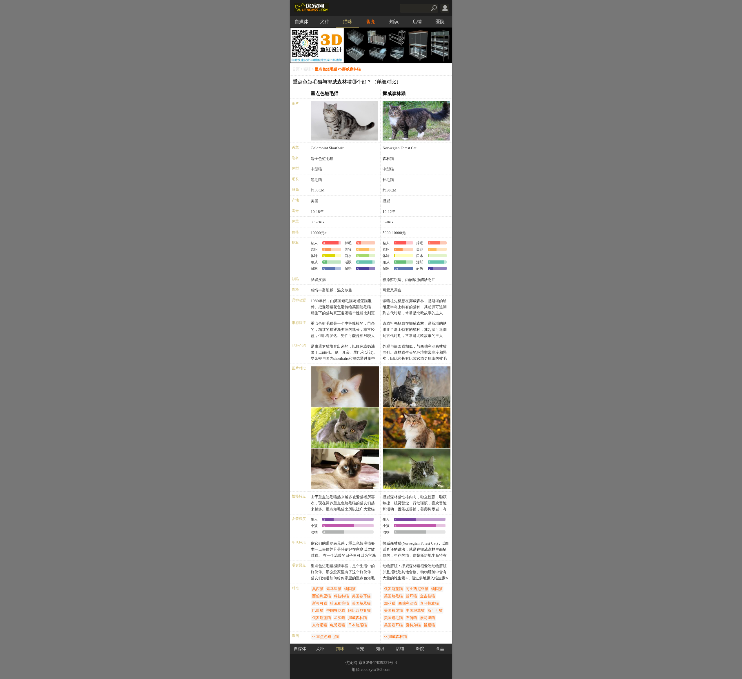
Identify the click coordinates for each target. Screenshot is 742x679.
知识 (394, 21)
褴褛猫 (429, 625)
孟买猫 (339, 618)
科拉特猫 (341, 596)
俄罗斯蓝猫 (321, 618)
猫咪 (347, 21)
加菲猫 (389, 603)
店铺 (417, 21)
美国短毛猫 (393, 618)
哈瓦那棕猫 (339, 603)
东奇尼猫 (319, 625)
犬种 (324, 21)
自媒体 (301, 21)
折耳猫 (411, 596)
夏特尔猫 (413, 625)
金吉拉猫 (427, 596)
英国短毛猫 (393, 596)
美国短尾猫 (361, 603)
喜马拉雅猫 (429, 603)
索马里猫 (333, 589)
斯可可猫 (319, 603)
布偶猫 (411, 618)
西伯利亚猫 (321, 596)
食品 (440, 649)
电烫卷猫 (337, 625)
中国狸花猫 (335, 610)
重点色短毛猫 (325, 93)
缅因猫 (350, 589)
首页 (296, 69)
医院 (440, 21)
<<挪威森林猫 (395, 636)
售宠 (370, 21)
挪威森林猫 (394, 93)
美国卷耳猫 (361, 596)
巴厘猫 (317, 610)
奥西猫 (317, 589)
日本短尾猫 (357, 625)
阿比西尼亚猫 (359, 610)
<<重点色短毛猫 (325, 636)
